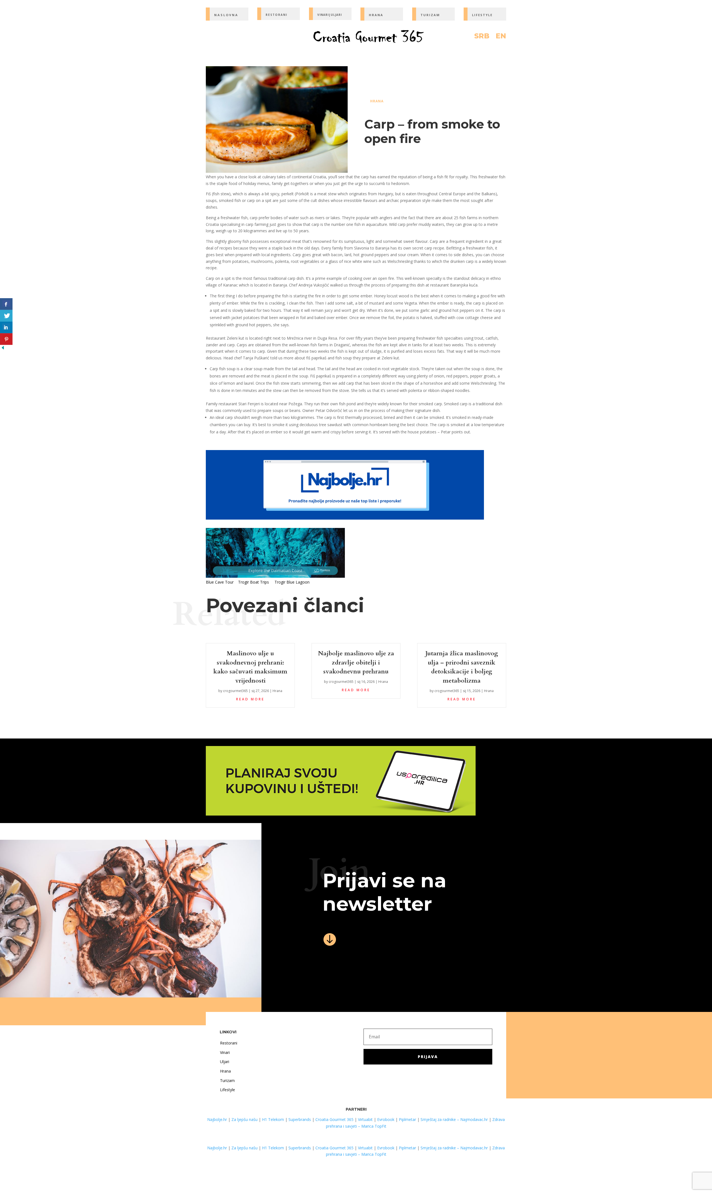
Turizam (227, 1080)
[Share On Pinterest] (6, 339)
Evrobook (385, 1119)
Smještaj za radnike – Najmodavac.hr (454, 1119)
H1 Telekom (273, 1119)
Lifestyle (227, 1089)
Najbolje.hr (217, 1119)
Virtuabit (365, 1119)
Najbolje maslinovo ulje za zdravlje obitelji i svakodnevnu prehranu (356, 662)
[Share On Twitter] (6, 316)
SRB (482, 37)
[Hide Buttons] (3, 349)
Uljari (224, 1061)
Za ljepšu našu (244, 1119)
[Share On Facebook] (6, 304)
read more (250, 699)
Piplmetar (407, 1119)
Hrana (377, 101)
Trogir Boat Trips (253, 582)
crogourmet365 (235, 690)
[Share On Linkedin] (6, 327)
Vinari (225, 1052)
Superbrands (299, 1119)
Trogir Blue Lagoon (292, 582)
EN (501, 37)
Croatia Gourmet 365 (334, 1119)
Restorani (228, 1043)
